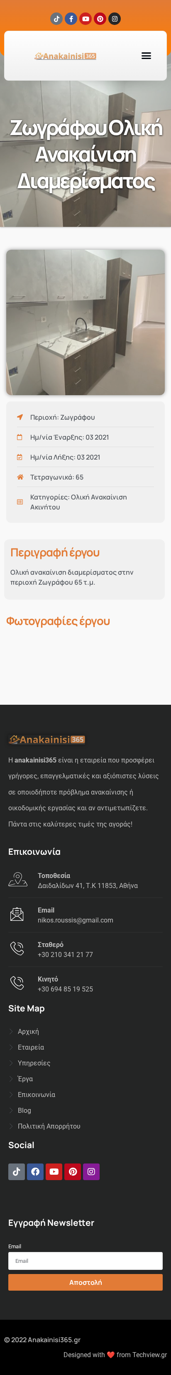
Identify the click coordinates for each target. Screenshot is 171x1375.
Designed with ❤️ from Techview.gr (115, 1355)
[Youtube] (85, 18)
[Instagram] (114, 18)
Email (14, 1246)
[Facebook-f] (71, 18)
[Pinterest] (100, 18)
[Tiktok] (56, 18)
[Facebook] (35, 1171)
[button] (146, 56)
